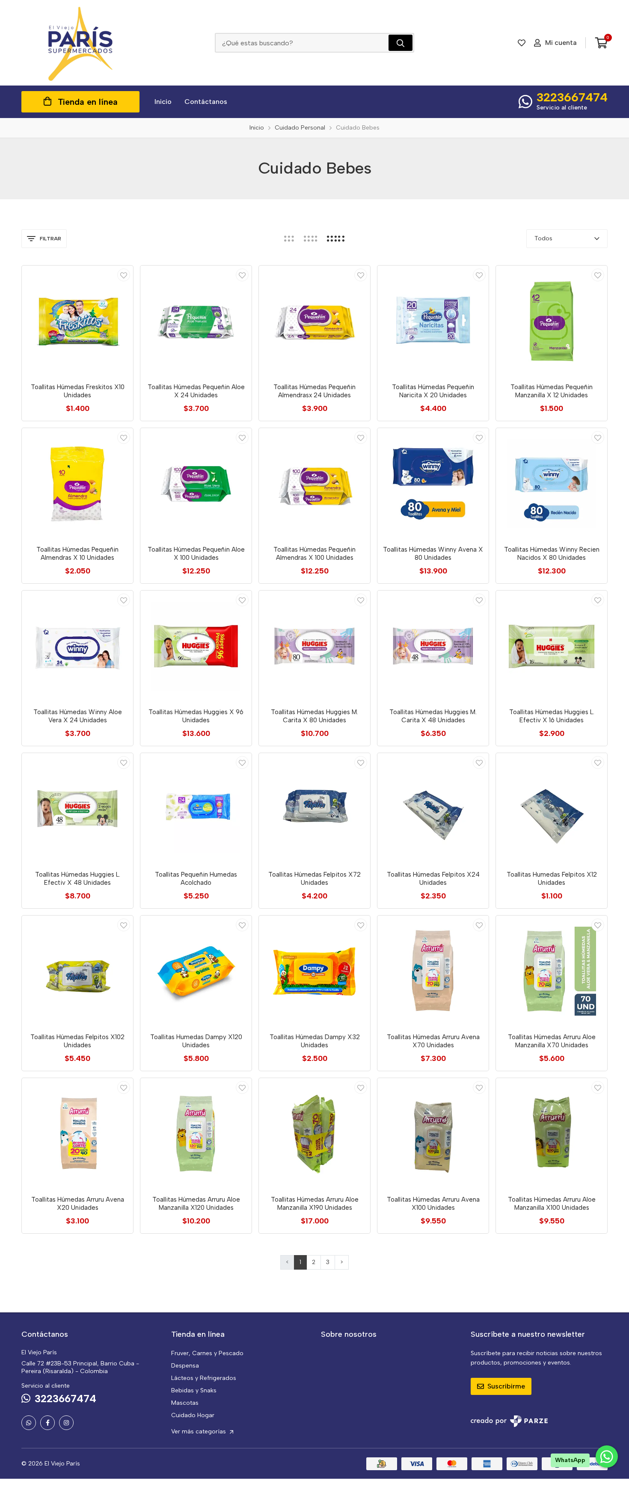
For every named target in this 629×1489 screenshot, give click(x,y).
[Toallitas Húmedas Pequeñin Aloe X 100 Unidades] (196, 483)
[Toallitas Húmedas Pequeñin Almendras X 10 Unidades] (77, 483)
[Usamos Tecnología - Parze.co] (509, 1421)
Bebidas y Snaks (194, 1390)
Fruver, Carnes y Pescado (207, 1353)
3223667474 (572, 97)
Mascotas (185, 1402)
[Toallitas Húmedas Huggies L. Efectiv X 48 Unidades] (77, 808)
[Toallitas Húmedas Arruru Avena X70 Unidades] (433, 971)
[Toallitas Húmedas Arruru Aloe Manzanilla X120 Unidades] (196, 1133)
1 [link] (300, 1262)
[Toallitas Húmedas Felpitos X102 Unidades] (77, 971)
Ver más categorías (199, 1431)
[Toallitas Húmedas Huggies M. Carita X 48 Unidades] (433, 646)
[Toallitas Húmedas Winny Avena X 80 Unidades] (433, 483)
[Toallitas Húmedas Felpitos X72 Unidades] (314, 808)
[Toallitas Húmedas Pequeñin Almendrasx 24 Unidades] (314, 321)
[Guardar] (123, 275)
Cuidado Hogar (192, 1415)
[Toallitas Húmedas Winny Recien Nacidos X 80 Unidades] (551, 483)
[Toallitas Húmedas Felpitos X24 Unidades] (433, 808)
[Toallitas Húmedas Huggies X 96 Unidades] (196, 646)
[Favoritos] (521, 43)
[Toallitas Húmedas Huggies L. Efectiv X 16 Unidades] (551, 646)
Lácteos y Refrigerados (203, 1378)
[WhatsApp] (28, 1422)
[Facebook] (47, 1422)
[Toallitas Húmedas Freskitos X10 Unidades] (77, 321)
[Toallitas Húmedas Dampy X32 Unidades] (314, 971)
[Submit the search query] (400, 43)
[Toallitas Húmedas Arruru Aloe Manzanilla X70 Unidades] (551, 971)
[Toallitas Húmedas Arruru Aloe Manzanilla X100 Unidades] (551, 1133)
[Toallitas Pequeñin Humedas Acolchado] (196, 808)
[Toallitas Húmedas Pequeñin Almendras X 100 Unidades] (314, 483)
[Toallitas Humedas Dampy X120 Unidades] (196, 971)
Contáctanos (205, 101)
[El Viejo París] (80, 42)
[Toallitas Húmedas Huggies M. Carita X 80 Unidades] (314, 646)
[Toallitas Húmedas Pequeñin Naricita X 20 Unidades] (433, 321)
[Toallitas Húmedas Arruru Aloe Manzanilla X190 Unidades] (314, 1133)
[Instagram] (66, 1422)
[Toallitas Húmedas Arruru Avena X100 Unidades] (433, 1133)
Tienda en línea (88, 102)
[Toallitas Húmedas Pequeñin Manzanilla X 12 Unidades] (551, 321)
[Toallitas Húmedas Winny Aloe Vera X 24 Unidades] (77, 646)
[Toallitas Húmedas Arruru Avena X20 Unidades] (77, 1133)
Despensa (185, 1365)
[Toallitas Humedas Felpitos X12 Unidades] (551, 808)
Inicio (163, 101)
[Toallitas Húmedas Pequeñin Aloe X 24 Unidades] (196, 321)
